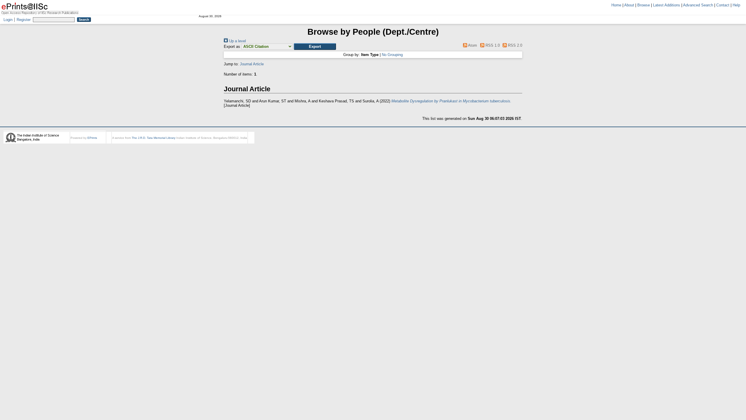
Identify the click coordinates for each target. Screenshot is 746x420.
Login (8, 20)
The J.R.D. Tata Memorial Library (153, 137)
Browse (643, 5)
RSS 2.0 (514, 45)
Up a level (237, 41)
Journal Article (252, 64)
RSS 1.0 (491, 45)
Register (24, 20)
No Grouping (392, 54)
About (629, 5)
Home (616, 5)
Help (736, 5)
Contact (722, 5)
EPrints (92, 137)
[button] (315, 46)
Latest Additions (666, 5)
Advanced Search (698, 5)
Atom (472, 45)
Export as (232, 46)
